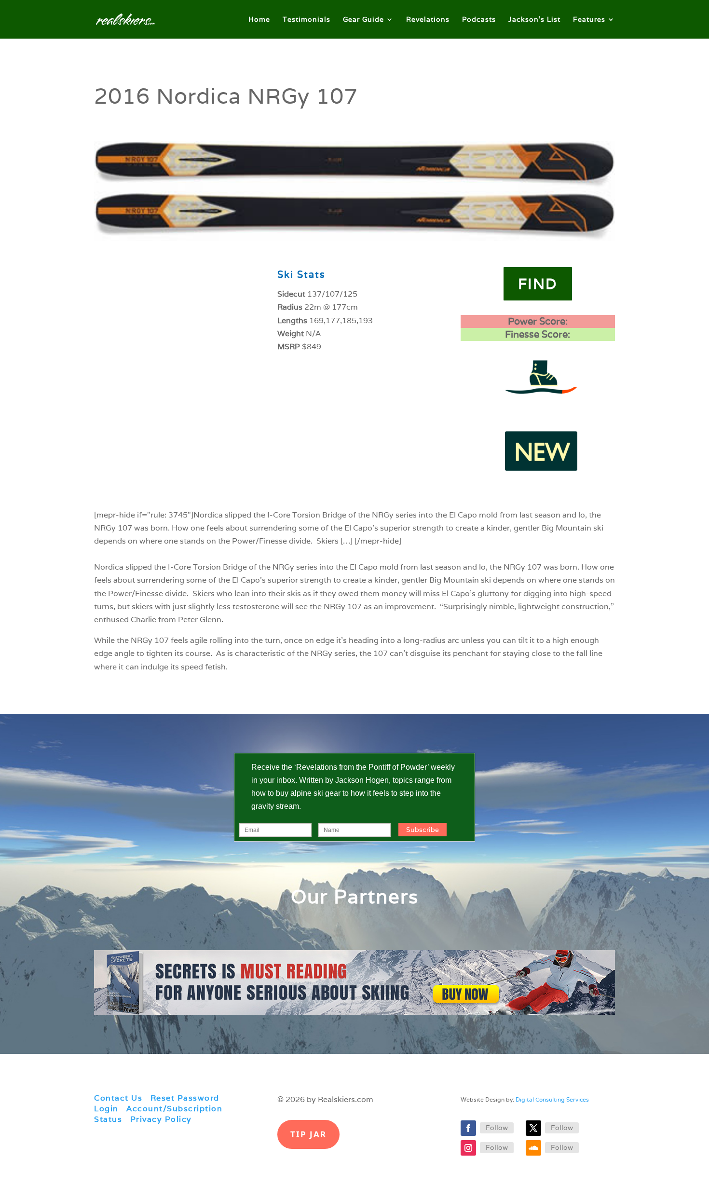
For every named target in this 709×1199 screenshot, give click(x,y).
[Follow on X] (533, 1128)
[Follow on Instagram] (468, 1148)
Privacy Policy (161, 1119)
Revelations (428, 20)
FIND (538, 283)
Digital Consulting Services (552, 1099)
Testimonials (306, 20)
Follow (497, 1127)
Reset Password (184, 1098)
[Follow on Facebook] (468, 1128)
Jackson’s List (534, 20)
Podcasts (479, 20)
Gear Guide (363, 20)
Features (589, 20)
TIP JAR (308, 1134)
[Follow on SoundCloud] (533, 1148)
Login (106, 1109)
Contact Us (118, 1098)
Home (259, 20)
